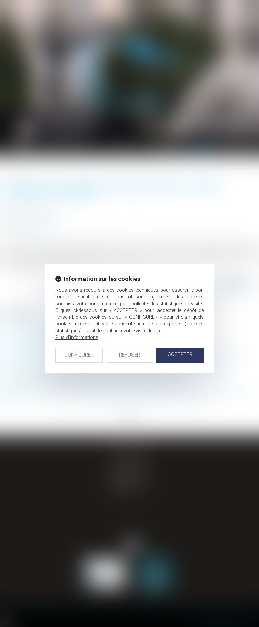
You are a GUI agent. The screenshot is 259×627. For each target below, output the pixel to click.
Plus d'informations (76, 337)
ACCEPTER (180, 354)
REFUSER (129, 355)
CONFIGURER (79, 355)
